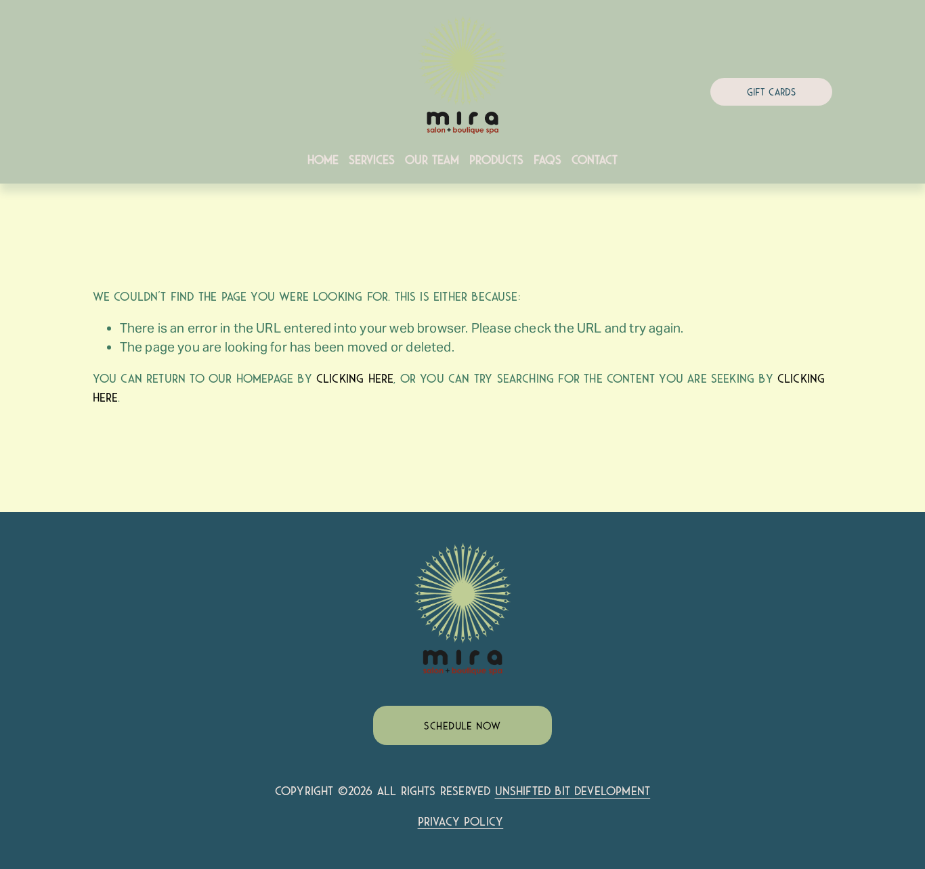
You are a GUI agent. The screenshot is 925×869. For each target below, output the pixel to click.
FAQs (547, 160)
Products (496, 160)
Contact (595, 160)
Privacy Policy (461, 821)
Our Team (432, 160)
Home (323, 160)
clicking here (354, 378)
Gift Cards (771, 92)
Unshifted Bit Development (573, 791)
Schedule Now (462, 726)
